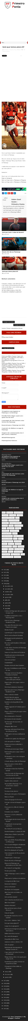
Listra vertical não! (10, 886)
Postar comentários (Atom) (14, 328)
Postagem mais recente (8, 322)
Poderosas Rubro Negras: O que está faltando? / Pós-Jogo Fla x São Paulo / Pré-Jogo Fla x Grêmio (13, 357)
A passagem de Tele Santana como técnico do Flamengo (13, 474)
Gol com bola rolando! (11, 897)
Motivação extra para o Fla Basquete (15, 794)
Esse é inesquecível (14, 520)
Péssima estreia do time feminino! (14, 665)
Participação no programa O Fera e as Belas (13, 361)
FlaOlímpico (6, 530)
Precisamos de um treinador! (13, 719)
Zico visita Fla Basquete (11, 936)
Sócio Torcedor (15, 554)
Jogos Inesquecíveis (8, 541)
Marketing (18, 543)
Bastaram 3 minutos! (11, 884)
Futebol (15, 533)
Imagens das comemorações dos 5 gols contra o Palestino (13, 499)
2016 (5, 983)
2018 (5, 583)
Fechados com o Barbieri (12, 812)
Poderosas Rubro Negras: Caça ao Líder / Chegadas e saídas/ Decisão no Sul (14, 363)
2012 (5, 994)
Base (4, 512)
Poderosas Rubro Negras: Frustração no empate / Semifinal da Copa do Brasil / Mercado (13, 367)
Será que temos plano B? (10, 271)
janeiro (7, 977)
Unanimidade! (9, 662)
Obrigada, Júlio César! (11, 726)
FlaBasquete (11, 528)
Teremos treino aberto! (11, 791)
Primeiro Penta (18, 551)
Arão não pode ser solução (12, 741)
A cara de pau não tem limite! (13, 778)
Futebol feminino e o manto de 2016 (15, 831)
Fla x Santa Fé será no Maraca (13, 828)
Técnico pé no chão (10, 871)
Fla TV (4, 528)
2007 (5, 1008)
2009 (5, 1003)
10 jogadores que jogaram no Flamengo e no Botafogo (11, 457)
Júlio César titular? (10, 902)
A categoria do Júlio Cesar (12, 881)
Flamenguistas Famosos (9, 440)
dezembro (8, 586)
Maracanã (11, 543)
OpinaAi (11, 549)
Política (10, 551)
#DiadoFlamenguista (8, 437)
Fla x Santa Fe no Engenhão (12, 868)
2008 (5, 1005)
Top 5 (22, 554)
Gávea (15, 538)
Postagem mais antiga (19, 324)
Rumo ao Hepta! (9, 797)
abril (6, 608)
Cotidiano (19, 515)
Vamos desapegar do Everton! (13, 799)
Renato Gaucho (6, 51)
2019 (5, 581)
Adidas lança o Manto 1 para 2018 (14, 834)
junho (6, 603)
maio (6, 605)
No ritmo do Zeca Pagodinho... (13, 847)
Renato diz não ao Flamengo (11, 252)
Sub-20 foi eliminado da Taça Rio (14, 850)
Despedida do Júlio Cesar (12, 939)
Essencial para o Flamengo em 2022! (13, 425)
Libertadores (18, 541)
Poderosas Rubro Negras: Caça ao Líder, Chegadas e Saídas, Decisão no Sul (13, 371)
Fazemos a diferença (15, 522)
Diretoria (5, 520)
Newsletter (21, 546)
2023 (5, 569)
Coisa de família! (9, 913)
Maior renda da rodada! (11, 694)
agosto (7, 597)
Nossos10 (5, 549)
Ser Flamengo (6, 554)
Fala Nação (5, 522)
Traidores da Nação (8, 556)
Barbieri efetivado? (10, 905)
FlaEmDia (18, 528)
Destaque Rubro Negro (8, 517)
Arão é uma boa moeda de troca (14, 900)
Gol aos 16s (8, 788)
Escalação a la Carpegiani (12, 889)
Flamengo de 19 (14, 530)
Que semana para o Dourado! (13, 716)
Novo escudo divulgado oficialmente (15, 844)
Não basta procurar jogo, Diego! (14, 749)
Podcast (5, 551)
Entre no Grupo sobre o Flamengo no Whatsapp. (14, 182)
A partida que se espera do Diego (14, 632)
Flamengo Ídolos (7, 533)
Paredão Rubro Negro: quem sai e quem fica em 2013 (12, 465)
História (21, 538)
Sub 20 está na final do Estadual (14, 635)
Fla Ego (11, 525)
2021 (5, 575)
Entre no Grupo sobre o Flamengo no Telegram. (14, 180)
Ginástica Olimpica (7, 538)
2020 (5, 578)
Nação (14, 546)
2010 (5, 1000)
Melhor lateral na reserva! (12, 933)
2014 (5, 989)
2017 (5, 980)
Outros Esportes (19, 549)
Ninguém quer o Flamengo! (12, 857)
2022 (5, 572)
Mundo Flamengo (7, 546)
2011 (5, 997)
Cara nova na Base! (10, 660)
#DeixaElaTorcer (9, 837)
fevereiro (8, 974)
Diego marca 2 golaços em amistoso (15, 878)
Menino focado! (9, 630)
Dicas (17, 517)
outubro (7, 591)
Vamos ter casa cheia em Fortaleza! (15, 652)
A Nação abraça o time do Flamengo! (15, 761)
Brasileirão (9, 512)
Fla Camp (5, 525)
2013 (5, 991)
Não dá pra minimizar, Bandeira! (14, 687)
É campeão (17, 556)
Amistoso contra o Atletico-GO (14, 942)
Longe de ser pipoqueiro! (12, 926)
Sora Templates (16, 1016)
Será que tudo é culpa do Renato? (13, 232)
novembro (8, 589)
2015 (5, 986)
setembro (8, 594)
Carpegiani (12, 515)
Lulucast (5, 543)
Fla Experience (18, 525)
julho (6, 600)
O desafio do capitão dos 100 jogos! (15, 738)
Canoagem (5, 515)
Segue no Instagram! (7, 178)
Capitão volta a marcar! (11, 781)
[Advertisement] (14, 26)
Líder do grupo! (9, 944)
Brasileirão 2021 (18, 512)
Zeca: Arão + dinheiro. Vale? (12, 920)
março (7, 971)
